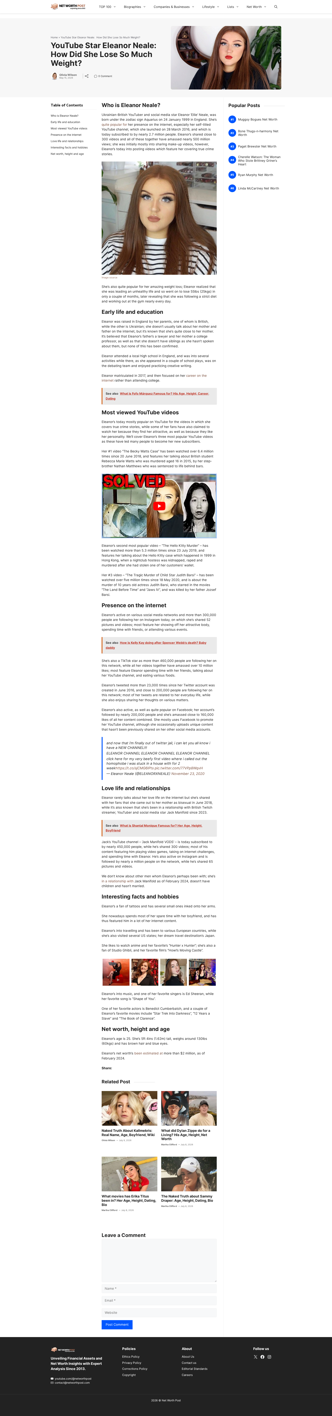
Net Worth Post (171, 1400)
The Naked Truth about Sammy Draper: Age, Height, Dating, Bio (187, 1198)
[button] (276, 7)
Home (54, 37)
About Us (188, 1356)
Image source (109, 277)
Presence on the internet (66, 134)
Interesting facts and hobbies (69, 147)
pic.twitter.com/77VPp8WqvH (179, 768)
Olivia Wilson (68, 74)
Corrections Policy (134, 1369)
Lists (230, 7)
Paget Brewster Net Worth (257, 146)
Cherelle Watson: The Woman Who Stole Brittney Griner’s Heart (259, 160)
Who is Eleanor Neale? (64, 115)
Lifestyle (208, 7)
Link (96, 76)
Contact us (189, 1363)
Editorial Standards (195, 1369)
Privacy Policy (131, 1363)
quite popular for (114, 124)
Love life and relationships (67, 141)
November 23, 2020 (187, 774)
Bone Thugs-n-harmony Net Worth (258, 133)
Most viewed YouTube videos (69, 128)
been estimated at (148, 1053)
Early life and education (65, 122)
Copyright (129, 1375)
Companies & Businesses (172, 7)
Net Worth (254, 7)
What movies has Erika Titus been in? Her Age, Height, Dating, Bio (129, 1200)
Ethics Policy (130, 1356)
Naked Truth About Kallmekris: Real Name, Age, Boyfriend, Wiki (128, 1133)
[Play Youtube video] (159, 506)
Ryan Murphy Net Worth (255, 175)
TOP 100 (105, 7)
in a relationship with (118, 881)
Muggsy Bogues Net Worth (257, 119)
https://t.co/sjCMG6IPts (134, 768)
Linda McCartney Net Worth (258, 188)
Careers (187, 1375)
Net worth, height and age (67, 153)
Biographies (132, 7)
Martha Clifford (169, 1144)
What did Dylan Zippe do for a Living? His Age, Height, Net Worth (185, 1135)
